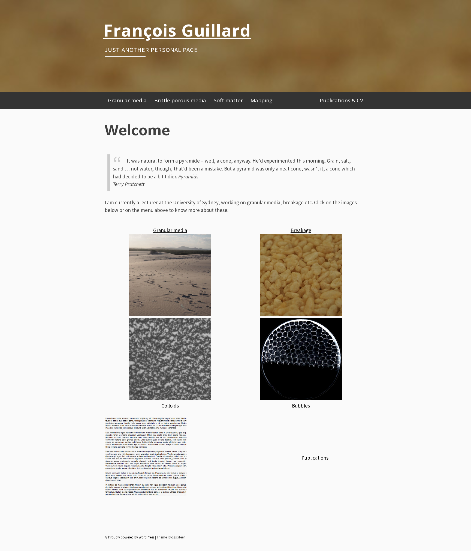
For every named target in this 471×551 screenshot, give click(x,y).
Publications (314, 457)
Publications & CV (341, 100)
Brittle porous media (180, 100)
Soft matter (228, 100)
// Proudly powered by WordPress (129, 537)
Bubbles (301, 405)
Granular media (127, 100)
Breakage (301, 230)
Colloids (170, 405)
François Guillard (177, 30)
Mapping (261, 100)
